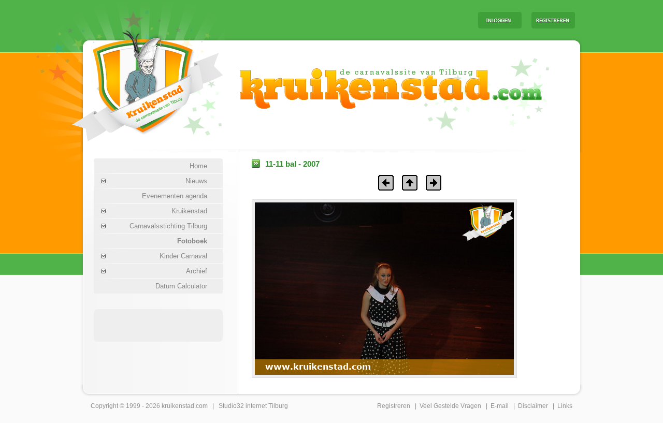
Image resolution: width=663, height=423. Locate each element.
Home (198, 166)
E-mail (500, 406)
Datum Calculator (181, 286)
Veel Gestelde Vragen (450, 406)
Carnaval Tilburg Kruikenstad (130, 82)
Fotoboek (192, 241)
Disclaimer (533, 406)
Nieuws (196, 181)
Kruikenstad (189, 211)
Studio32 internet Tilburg (253, 406)
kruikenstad (178, 406)
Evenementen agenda (174, 196)
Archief (196, 271)
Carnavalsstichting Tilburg (168, 226)
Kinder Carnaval (183, 256)
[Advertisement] (341, 19)
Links (564, 406)
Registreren (393, 406)
